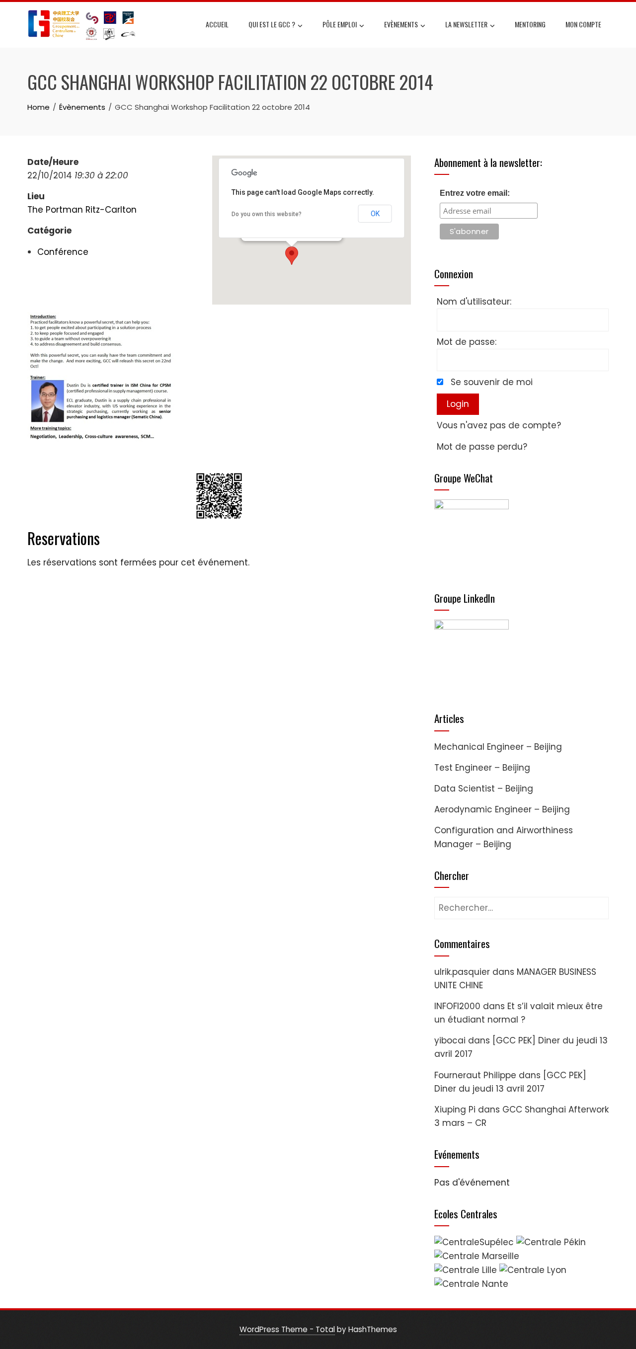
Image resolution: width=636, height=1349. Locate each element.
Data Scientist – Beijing (483, 788)
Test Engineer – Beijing (482, 768)
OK (375, 214)
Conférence (62, 252)
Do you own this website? (267, 214)
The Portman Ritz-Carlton (82, 210)
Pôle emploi (339, 24)
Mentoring (530, 24)
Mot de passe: (466, 342)
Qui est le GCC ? (271, 24)
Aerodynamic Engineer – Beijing (502, 809)
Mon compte (583, 24)
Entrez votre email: (475, 193)
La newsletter (466, 24)
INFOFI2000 (457, 1006)
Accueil (217, 24)
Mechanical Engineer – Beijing (498, 747)
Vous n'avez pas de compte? (499, 425)
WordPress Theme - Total (287, 1329)
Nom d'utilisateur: (474, 302)
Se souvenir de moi (492, 382)
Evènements (401, 24)
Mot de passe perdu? (482, 447)
